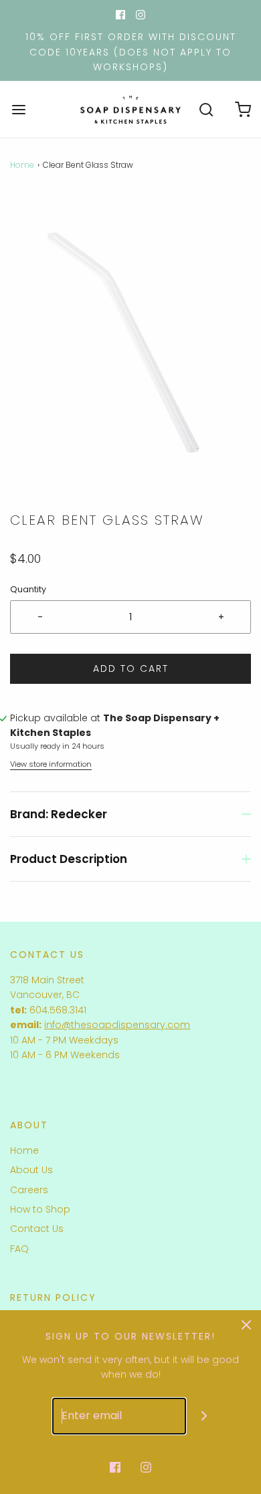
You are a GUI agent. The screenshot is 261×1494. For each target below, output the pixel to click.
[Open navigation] (18, 109)
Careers (29, 1190)
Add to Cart (131, 668)
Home (22, 164)
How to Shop (40, 1209)
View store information (51, 764)
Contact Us (37, 1228)
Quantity (28, 589)
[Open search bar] (205, 109)
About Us (31, 1169)
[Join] (204, 1416)
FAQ (19, 1248)
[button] (130, 351)
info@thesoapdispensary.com (117, 1024)
